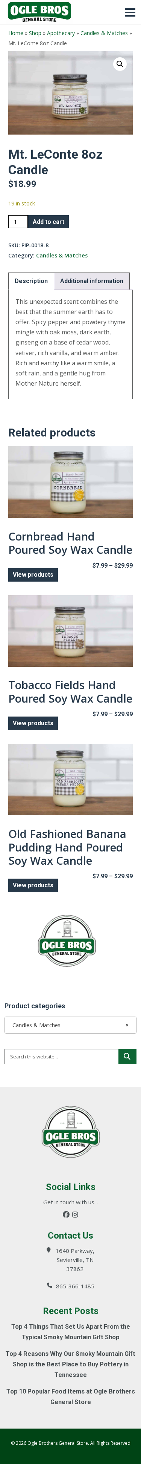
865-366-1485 (75, 1286)
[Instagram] (75, 1214)
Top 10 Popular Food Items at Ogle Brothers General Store (70, 1397)
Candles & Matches (104, 33)
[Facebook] (66, 1214)
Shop (35, 33)
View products (33, 574)
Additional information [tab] (91, 281)
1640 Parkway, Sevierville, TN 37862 (75, 1260)
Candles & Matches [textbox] (68, 1025)
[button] (120, 64)
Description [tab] (31, 281)
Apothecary (61, 33)
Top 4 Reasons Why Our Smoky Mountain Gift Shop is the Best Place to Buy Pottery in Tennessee (70, 1364)
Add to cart (48, 221)
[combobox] (70, 1025)
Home (15, 33)
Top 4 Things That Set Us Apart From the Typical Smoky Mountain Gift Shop (70, 1332)
